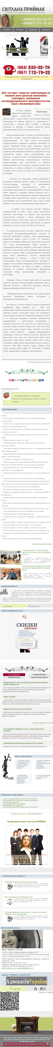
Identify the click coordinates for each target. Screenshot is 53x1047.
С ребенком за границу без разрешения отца (18, 459)
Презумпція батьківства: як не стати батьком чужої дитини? (23, 511)
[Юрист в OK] (44, 989)
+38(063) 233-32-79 (36, 19)
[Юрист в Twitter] (38, 989)
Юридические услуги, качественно (18, 709)
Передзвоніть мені (34, 1044)
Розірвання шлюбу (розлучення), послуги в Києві (23, 743)
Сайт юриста (8, 1037)
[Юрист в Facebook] (41, 989)
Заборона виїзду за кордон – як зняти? (16, 440)
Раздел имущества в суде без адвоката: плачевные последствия (24, 528)
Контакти (46, 30)
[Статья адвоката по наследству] (17, 46)
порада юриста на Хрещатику (13, 805)
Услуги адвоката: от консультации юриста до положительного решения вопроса (36, 552)
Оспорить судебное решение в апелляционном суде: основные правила (27, 522)
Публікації (33, 30)
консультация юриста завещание (14, 803)
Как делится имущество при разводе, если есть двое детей (23, 489)
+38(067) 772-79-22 (36, 23)
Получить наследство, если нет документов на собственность (24, 478)
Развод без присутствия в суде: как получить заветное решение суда (26, 530)
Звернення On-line (13, 1044)
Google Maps (16, 989)
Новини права (41, 112)
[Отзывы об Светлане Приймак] (6, 592)
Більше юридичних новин (42, 544)
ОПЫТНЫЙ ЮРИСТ (34, 814)
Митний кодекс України (10, 802)
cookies (32, 1041)
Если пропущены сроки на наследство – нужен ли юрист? (22, 525)
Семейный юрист (39, 675)
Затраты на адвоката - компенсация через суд (18, 514)
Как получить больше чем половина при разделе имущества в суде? (26, 508)
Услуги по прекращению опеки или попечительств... (20, 799)
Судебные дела (14, 677)
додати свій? (34, 607)
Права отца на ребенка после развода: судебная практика (22, 539)
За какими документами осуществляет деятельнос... (21, 807)
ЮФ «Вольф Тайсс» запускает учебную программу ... (21, 800)
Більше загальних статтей (43, 723)
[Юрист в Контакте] (35, 989)
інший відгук (8, 607)
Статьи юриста (14, 675)
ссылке (42, 225)
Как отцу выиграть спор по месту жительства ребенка (21, 487)
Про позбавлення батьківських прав (18, 897)
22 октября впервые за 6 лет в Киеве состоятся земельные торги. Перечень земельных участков (29, 399)
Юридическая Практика (44, 362)
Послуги (19, 30)
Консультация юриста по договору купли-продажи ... (43, 777)
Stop (26, 58)
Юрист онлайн (9, 697)
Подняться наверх (46, 992)
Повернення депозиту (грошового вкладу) (21, 882)
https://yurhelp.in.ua (9, 968)
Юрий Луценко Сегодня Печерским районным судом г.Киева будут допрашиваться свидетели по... (22, 779)
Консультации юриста (39, 677)
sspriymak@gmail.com (25, 968)
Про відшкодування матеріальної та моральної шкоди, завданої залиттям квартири (26, 913)
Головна (6, 30)
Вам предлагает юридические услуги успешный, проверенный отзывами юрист (36, 568)
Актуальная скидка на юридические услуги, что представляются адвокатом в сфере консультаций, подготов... (23, 764)
